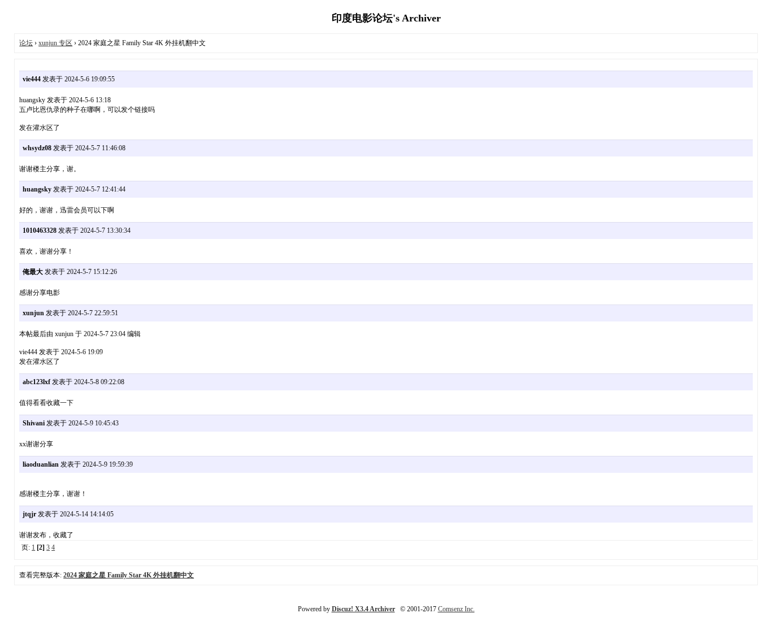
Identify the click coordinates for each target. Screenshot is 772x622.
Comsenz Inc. (456, 609)
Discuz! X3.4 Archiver (363, 609)
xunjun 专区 (55, 43)
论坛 (26, 43)
